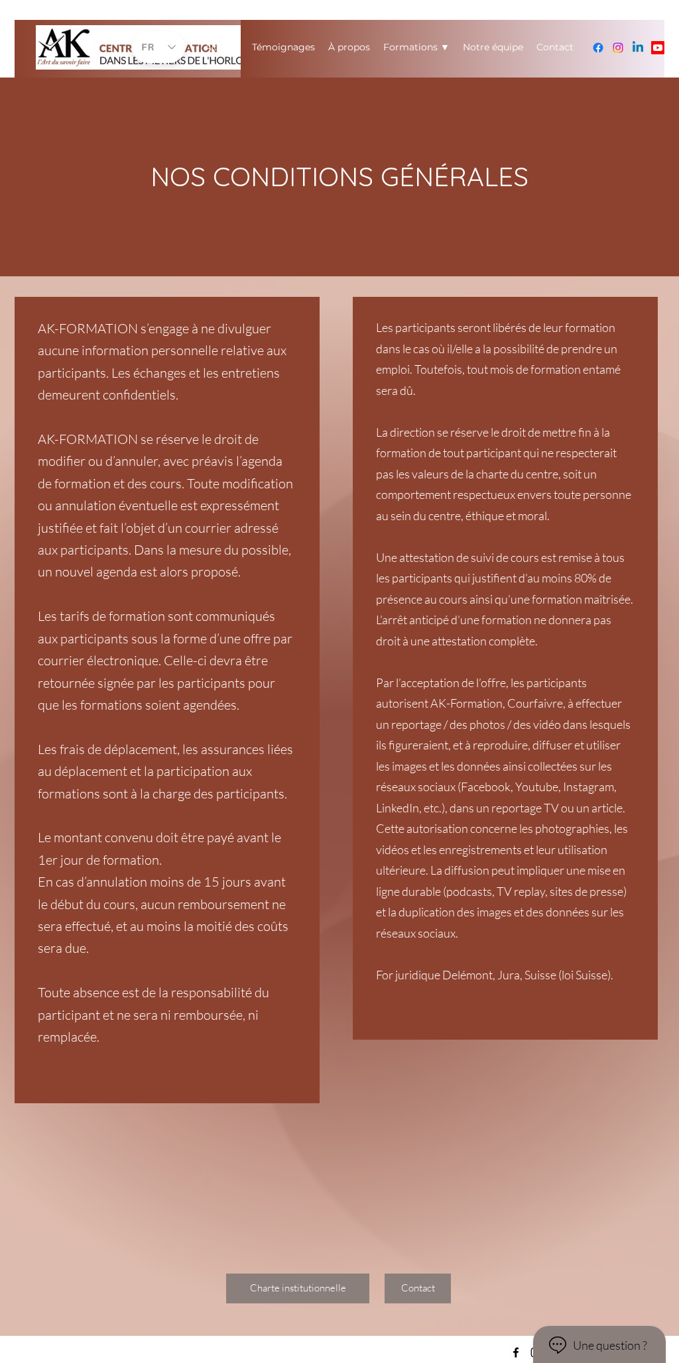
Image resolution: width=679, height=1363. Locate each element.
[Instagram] (618, 47)
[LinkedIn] (638, 47)
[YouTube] (657, 47)
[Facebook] (598, 47)
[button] (418, 1288)
